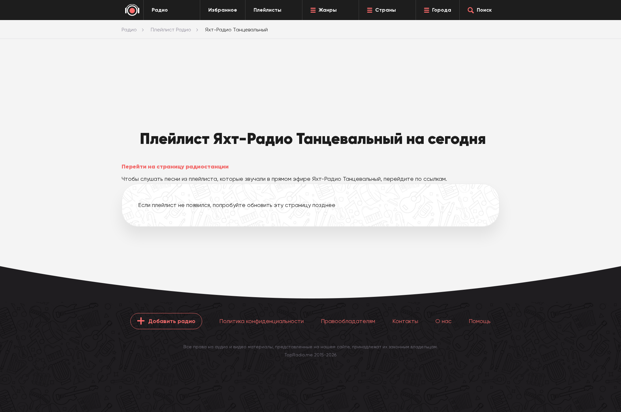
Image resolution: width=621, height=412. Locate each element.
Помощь (480, 321)
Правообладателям (348, 321)
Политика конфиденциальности (261, 321)
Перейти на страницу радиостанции (175, 166)
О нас (443, 321)
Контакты (405, 321)
